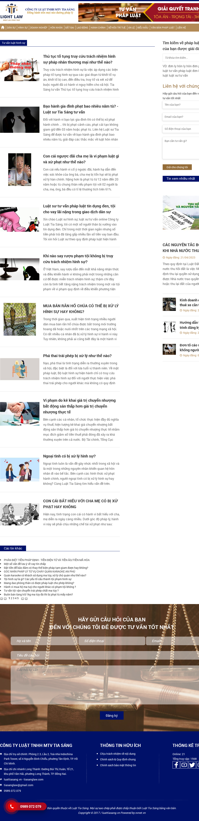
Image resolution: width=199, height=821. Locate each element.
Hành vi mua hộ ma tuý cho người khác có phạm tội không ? (40, 587)
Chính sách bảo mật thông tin (118, 765)
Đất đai (69, 27)
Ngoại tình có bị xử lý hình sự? (69, 456)
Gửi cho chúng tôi (177, 167)
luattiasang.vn (13, 779)
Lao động (82, 27)
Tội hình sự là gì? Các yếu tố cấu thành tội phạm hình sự (37, 579)
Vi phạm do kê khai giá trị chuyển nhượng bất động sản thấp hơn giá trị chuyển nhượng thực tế (79, 406)
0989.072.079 (12, 791)
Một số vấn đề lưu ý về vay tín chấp (25, 564)
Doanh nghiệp (38, 27)
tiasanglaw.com (33, 779)
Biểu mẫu (142, 27)
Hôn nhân (56, 27)
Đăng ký (112, 715)
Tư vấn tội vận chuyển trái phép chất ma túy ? (31, 590)
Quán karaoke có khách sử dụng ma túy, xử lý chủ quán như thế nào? (45, 575)
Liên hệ (181, 27)
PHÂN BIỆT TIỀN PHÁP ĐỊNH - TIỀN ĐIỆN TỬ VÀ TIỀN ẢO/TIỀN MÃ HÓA (47, 560)
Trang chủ (2, 28)
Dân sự (11, 27)
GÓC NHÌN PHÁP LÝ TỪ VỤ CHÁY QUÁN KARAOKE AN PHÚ (39, 571)
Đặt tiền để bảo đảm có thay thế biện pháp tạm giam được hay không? (46, 568)
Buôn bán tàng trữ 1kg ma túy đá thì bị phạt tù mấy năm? (38, 594)
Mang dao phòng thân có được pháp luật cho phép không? (39, 583)
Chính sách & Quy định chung (118, 759)
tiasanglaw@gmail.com (18, 785)
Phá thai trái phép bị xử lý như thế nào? (77, 355)
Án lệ (131, 27)
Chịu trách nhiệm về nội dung (117, 754)
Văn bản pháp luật (163, 27)
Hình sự (22, 27)
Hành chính (98, 27)
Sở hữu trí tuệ (117, 27)
